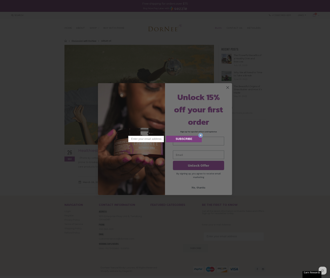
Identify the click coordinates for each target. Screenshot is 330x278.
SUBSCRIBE (184, 138)
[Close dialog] (200, 135)
